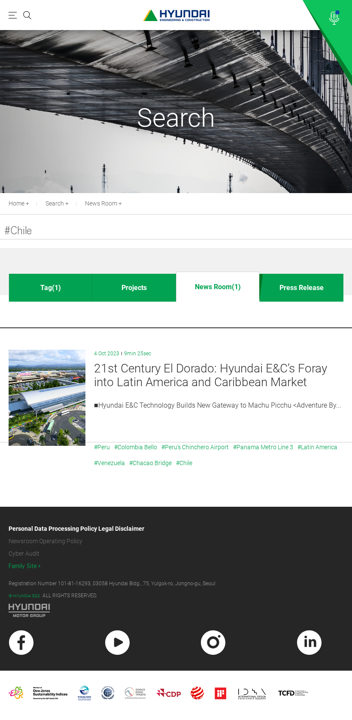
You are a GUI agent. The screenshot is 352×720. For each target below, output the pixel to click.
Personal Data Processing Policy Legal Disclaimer (76, 528)
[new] (21, 642)
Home (16, 203)
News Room (101, 203)
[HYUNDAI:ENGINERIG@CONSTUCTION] (176, 15)
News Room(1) (218, 287)
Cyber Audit (24, 553)
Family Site (23, 566)
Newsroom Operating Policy (45, 541)
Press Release (301, 288)
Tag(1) (50, 288)
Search (55, 203)
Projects (134, 288)
